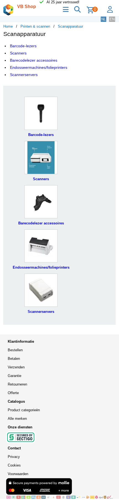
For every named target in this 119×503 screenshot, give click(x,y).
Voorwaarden (18, 474)
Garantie (14, 376)
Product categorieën (24, 410)
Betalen (14, 359)
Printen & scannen (35, 26)
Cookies (14, 465)
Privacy (14, 457)
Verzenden (16, 367)
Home (8, 26)
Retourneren (17, 384)
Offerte (13, 393)
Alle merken (17, 418)
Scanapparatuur (70, 26)
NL (103, 19)
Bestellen (15, 350)
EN (112, 19)
